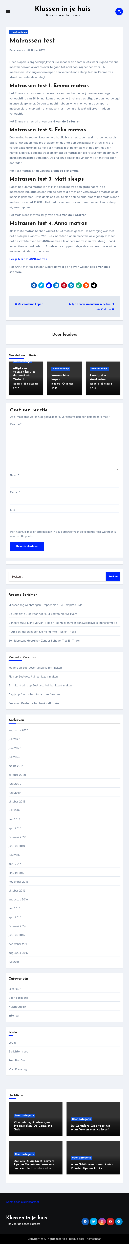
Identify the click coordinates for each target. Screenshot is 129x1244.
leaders (20, 50)
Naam (14, 475)
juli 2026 (14, 739)
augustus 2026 (19, 730)
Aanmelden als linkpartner (22, 1202)
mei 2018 (14, 819)
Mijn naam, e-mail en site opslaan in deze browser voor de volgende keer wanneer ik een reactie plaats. (63, 534)
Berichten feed (18, 1051)
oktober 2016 (17, 890)
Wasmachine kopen (30, 304)
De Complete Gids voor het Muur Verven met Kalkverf (43, 614)
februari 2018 (17, 837)
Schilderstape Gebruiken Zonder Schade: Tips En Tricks (44, 640)
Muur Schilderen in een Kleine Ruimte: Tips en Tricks (42, 631)
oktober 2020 (17, 774)
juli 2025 (14, 757)
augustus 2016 (18, 899)
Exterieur (14, 988)
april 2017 (15, 864)
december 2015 (18, 944)
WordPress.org (18, 1069)
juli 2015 (14, 961)
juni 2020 (15, 783)
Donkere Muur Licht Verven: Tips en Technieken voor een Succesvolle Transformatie (63, 622)
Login (12, 1042)
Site (12, 509)
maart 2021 (16, 766)
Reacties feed (18, 1060)
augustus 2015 (18, 953)
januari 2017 (17, 872)
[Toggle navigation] (8, 11)
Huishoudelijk (19, 32)
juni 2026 (15, 748)
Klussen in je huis (63, 9)
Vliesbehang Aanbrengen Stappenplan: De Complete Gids (45, 605)
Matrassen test (32, 41)
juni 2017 (14, 855)
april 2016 (15, 917)
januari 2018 (17, 846)
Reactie (16, 424)
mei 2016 (14, 908)
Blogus (73, 1238)
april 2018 (15, 828)
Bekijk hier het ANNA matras (28, 259)
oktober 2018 (17, 801)
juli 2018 (14, 810)
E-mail (15, 492)
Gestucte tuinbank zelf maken (42, 667)
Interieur (14, 1015)
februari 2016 (17, 926)
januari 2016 (17, 935)
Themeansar (93, 1238)
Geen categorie (18, 997)
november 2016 (19, 881)
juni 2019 (15, 792)
